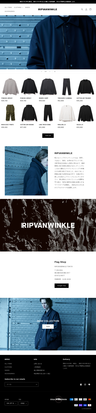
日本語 (22, 403)
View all (48, 135)
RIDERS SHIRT (43, 98)
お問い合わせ (38, 363)
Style (48, 326)
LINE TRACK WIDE (45, 124)
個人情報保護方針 (39, 370)
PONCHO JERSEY (7, 98)
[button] (18, 7)
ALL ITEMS (8, 363)
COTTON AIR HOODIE (27, 124)
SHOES (7, 370)
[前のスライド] (41, 71)
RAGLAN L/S (62, 124)
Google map (61, 285)
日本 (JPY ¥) (10, 403)
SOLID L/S (80, 124)
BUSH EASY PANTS (7, 124)
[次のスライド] (50, 71)
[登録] (36, 384)
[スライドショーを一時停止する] (54, 71)
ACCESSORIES (10, 373)
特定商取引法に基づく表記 (42, 373)
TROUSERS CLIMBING (65, 98)
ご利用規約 (37, 367)
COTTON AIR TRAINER (84, 98)
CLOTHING (8, 367)
